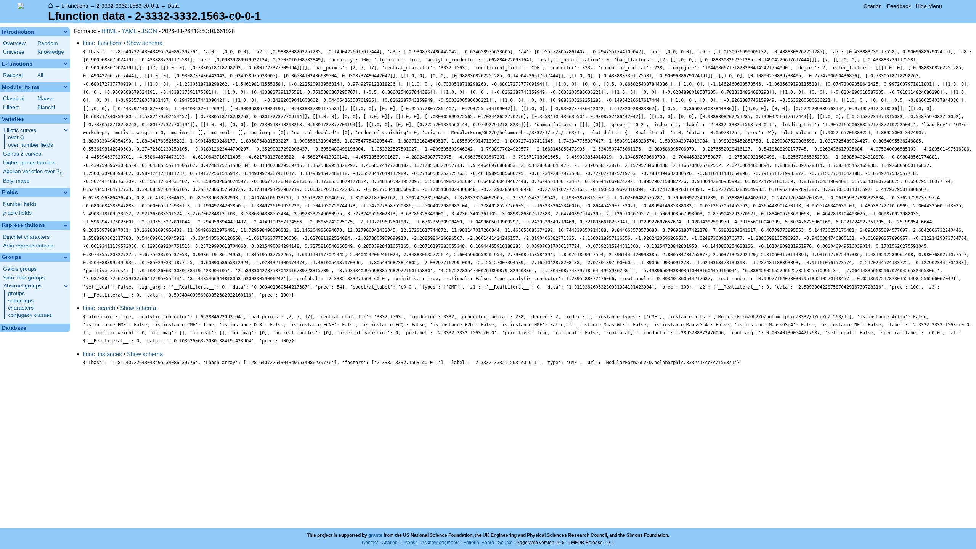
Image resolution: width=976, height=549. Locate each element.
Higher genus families (29, 162)
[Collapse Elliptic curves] (66, 130)
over (16, 137)
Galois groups (20, 269)
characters (21, 308)
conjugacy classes (30, 315)
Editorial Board (478, 542)
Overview (14, 43)
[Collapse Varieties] (66, 119)
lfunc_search (99, 308)
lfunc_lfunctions (102, 43)
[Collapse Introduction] (66, 32)
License (409, 542)
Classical (13, 98)
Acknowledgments (440, 542)
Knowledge (50, 52)
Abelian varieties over (32, 171)
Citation (873, 6)
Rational (13, 75)
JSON (149, 31)
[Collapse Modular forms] (66, 87)
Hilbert (11, 107)
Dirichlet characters (26, 237)
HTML (109, 31)
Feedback (899, 6)
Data (173, 6)
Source (505, 542)
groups (16, 293)
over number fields (30, 145)
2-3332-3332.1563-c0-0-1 (127, 6)
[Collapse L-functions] (66, 64)
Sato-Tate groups (24, 278)
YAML (129, 31)
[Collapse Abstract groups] (66, 286)
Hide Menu (929, 6)
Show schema (144, 43)
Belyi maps (16, 181)
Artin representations (28, 246)
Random (47, 43)
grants (375, 535)
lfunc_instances (102, 354)
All (40, 75)
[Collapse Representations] (66, 225)
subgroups (21, 300)
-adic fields (17, 213)
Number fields (20, 204)
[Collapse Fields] (66, 192)
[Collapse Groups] (66, 257)
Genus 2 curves (22, 154)
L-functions (74, 6)
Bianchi (46, 107)
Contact (370, 542)
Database (14, 328)
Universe (13, 52)
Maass (45, 98)
